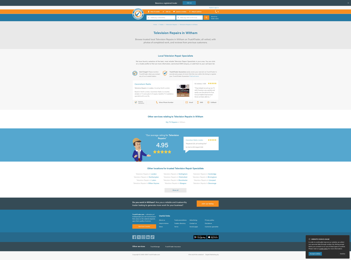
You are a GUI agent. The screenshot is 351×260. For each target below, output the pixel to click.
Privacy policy (209, 220)
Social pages (194, 227)
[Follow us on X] (139, 237)
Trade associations (180, 220)
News (161, 227)
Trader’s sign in (214, 7)
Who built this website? (196, 254)
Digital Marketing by (212, 254)
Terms (176, 227)
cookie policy (323, 249)
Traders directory (180, 223)
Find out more (194, 76)
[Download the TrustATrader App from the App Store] (213, 237)
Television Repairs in (146, 174)
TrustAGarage (155, 246)
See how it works (144, 226)
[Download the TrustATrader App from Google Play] (200, 237)
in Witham (175, 122)
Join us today (208, 203)
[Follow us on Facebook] (134, 237)
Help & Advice (164, 223)
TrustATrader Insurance (173, 246)
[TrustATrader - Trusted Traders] (138, 11)
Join (189, 3)
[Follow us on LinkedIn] (148, 237)
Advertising (193, 220)
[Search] (206, 17)
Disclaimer (208, 223)
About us (162, 220)
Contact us (193, 223)
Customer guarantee (211, 227)
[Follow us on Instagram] (143, 237)
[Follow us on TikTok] (152, 237)
